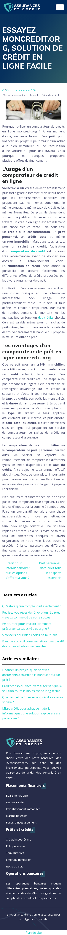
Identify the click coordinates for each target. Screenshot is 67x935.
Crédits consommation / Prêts (21, 90)
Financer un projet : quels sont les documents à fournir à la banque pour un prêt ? (31, 675)
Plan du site (33, 933)
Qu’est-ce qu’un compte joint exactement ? (31, 606)
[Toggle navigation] (60, 7)
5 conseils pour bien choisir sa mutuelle (29, 635)
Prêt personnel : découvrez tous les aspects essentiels (50, 570)
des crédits (46, 317)
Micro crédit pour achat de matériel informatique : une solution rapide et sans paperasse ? (31, 713)
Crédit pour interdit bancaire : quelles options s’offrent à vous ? (18, 570)
